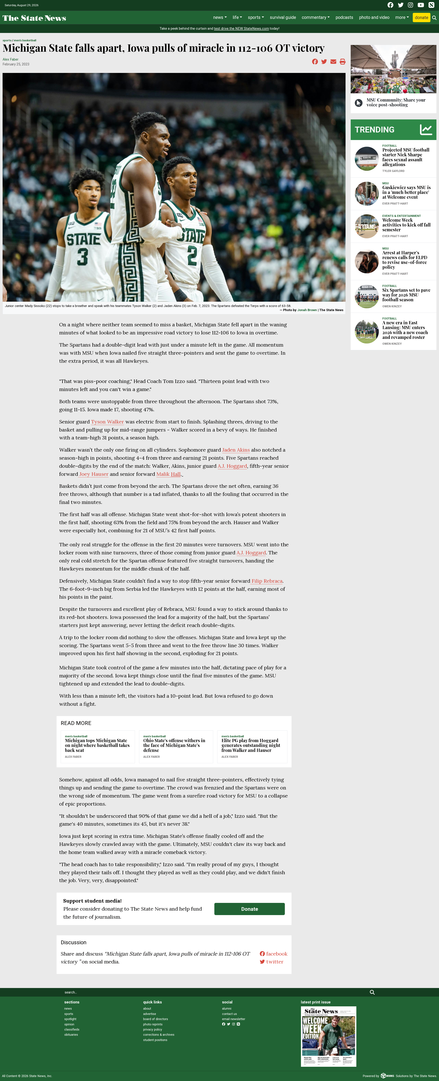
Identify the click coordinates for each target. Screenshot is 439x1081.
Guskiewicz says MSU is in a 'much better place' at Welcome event (406, 192)
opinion (69, 1024)
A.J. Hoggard (232, 466)
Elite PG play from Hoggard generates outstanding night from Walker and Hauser (251, 745)
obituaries (71, 1034)
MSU (385, 183)
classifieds (71, 1029)
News (218, 17)
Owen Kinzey (392, 306)
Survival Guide (283, 17)
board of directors (155, 1019)
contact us (229, 1014)
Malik (168, 474)
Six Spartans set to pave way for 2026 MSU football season (406, 294)
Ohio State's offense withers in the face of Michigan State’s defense (174, 745)
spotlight (70, 1019)
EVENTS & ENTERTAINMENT (401, 216)
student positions (155, 1040)
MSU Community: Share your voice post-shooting (396, 102)
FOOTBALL (389, 145)
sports (68, 1014)
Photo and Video (374, 17)
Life (236, 17)
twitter (274, 961)
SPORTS (7, 40)
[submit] (372, 992)
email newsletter (233, 1019)
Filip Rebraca (266, 581)
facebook (276, 953)
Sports (254, 17)
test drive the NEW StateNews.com (241, 28)
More (400, 17)
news (68, 1008)
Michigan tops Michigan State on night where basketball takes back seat (97, 745)
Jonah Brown (307, 310)
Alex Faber (11, 59)
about (147, 1008)
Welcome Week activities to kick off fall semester (406, 224)
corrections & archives (158, 1034)
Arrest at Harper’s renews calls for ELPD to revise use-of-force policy (404, 260)
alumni (226, 1008)
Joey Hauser (93, 474)
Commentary (314, 17)
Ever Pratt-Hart (395, 203)
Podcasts (344, 17)
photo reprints (153, 1024)
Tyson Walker (107, 421)
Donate (421, 17)
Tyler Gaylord (393, 171)
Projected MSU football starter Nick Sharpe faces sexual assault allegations (405, 157)
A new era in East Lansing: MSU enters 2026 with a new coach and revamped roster (405, 330)
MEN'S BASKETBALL (25, 40)
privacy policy (152, 1029)
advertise (149, 1014)
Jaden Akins (236, 449)
